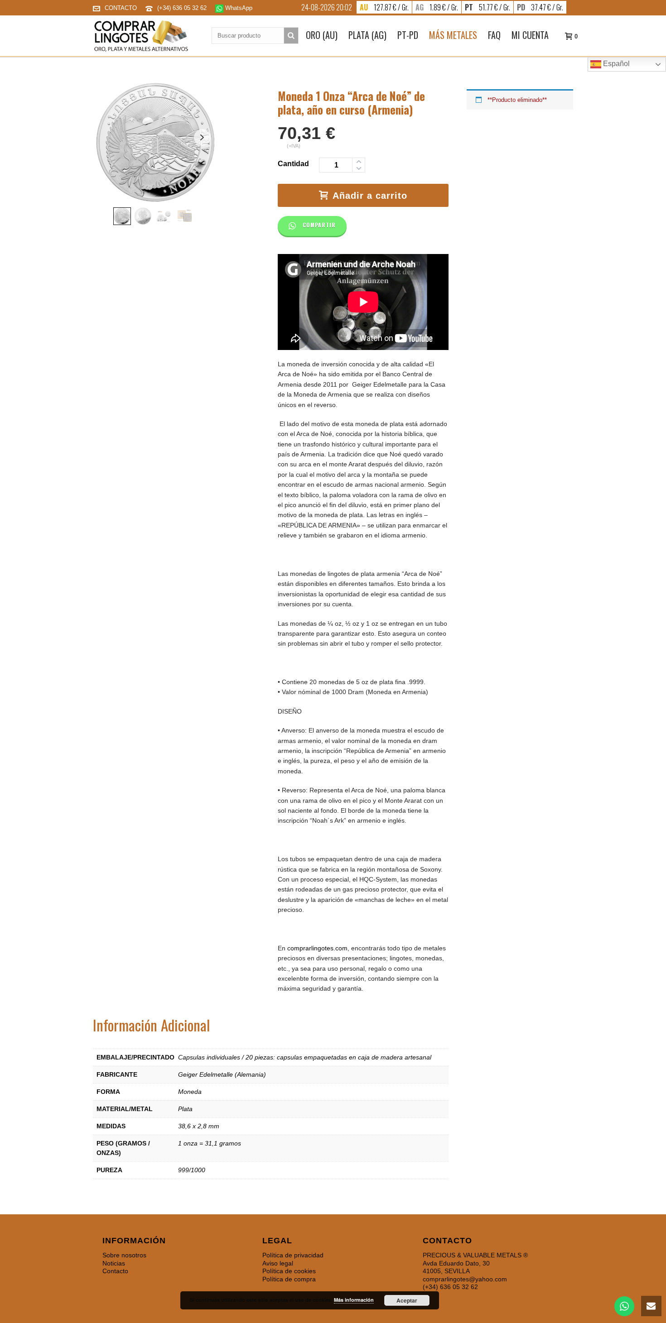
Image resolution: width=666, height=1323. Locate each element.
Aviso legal (277, 1263)
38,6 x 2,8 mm (198, 1126)
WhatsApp (237, 8)
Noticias (113, 1263)
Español (615, 63)
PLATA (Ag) (367, 35)
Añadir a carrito (370, 196)
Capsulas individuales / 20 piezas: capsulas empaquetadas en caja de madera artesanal (304, 1057)
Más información (354, 1299)
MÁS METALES (453, 35)
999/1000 (191, 1170)
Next (202, 137)
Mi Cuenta (530, 35)
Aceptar (406, 1300)
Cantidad (293, 164)
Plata (185, 1108)
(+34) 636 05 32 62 (182, 8)
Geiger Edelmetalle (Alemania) (222, 1074)
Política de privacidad (292, 1255)
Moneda (190, 1091)
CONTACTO (121, 8)
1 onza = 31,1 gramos (209, 1143)
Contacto (115, 1271)
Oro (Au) (322, 35)
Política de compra (289, 1279)
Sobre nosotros (124, 1255)
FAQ (494, 35)
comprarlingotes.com (317, 948)
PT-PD (407, 35)
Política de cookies (289, 1271)
